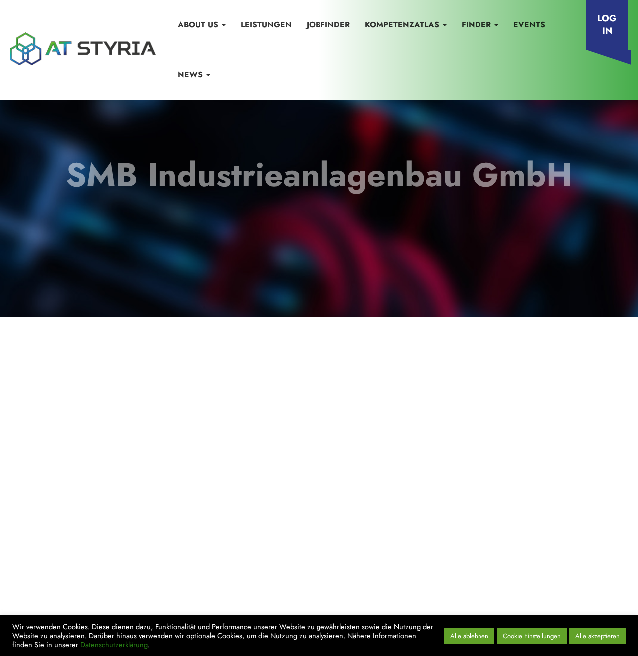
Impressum (110, 536)
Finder (477, 24)
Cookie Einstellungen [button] (532, 636)
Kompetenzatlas (403, 24)
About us (199, 24)
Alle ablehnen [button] (469, 636)
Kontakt (56, 536)
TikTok (560, 553)
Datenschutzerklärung (203, 536)
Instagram (524, 553)
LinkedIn (439, 553)
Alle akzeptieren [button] (597, 636)
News (191, 74)
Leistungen (266, 24)
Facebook (480, 553)
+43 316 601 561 (477, 484)
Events (529, 24)
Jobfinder (328, 24)
